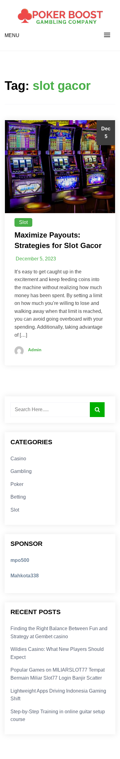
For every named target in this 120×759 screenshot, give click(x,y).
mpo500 (19, 560)
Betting (18, 497)
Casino (18, 458)
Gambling (21, 471)
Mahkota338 (24, 575)
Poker (16, 484)
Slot (23, 222)
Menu (12, 35)
